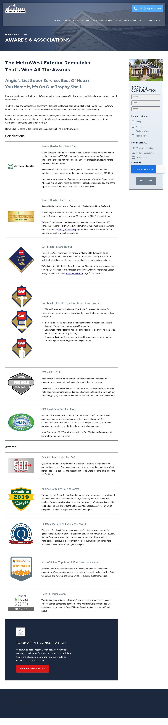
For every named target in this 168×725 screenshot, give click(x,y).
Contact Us (154, 20)
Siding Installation (66, 229)
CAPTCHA (136, 162)
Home (57, 20)
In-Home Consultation (145, 153)
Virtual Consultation (144, 148)
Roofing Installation (74, 273)
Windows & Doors (102, 20)
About (142, 20)
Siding (76, 20)
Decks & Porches (142, 136)
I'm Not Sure (141, 158)
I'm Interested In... (140, 116)
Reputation (130, 20)
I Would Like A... (139, 143)
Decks (118, 20)
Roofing (86, 20)
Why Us (66, 20)
